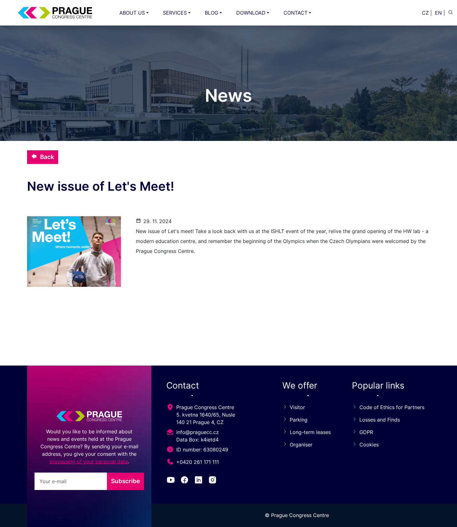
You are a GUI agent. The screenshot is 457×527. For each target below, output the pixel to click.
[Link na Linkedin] (199, 481)
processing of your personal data (88, 461)
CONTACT (295, 13)
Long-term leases (310, 432)
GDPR (366, 432)
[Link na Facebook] (186, 481)
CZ (425, 13)
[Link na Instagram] (213, 481)
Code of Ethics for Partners (391, 407)
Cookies (369, 444)
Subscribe (125, 481)
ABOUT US (132, 13)
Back (47, 157)
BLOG (211, 13)
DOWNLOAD (250, 13)
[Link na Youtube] (172, 481)
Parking (298, 420)
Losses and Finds (379, 420)
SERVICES (175, 13)
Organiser (301, 444)
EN (438, 13)
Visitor (297, 407)
